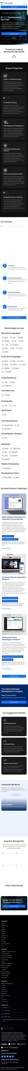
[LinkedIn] (10, 1056)
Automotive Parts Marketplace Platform (11, 638)
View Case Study (6, 548)
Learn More (5, 808)
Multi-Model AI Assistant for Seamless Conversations (13, 518)
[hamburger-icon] (25, 3)
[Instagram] (8, 1056)
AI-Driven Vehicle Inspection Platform (14, 578)
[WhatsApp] (5, 1056)
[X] (13, 1056)
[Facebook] (2, 1056)
